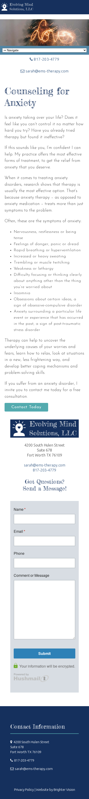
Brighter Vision (64, 790)
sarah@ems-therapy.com (47, 71)
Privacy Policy (24, 790)
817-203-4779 (46, 59)
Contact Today (26, 407)
